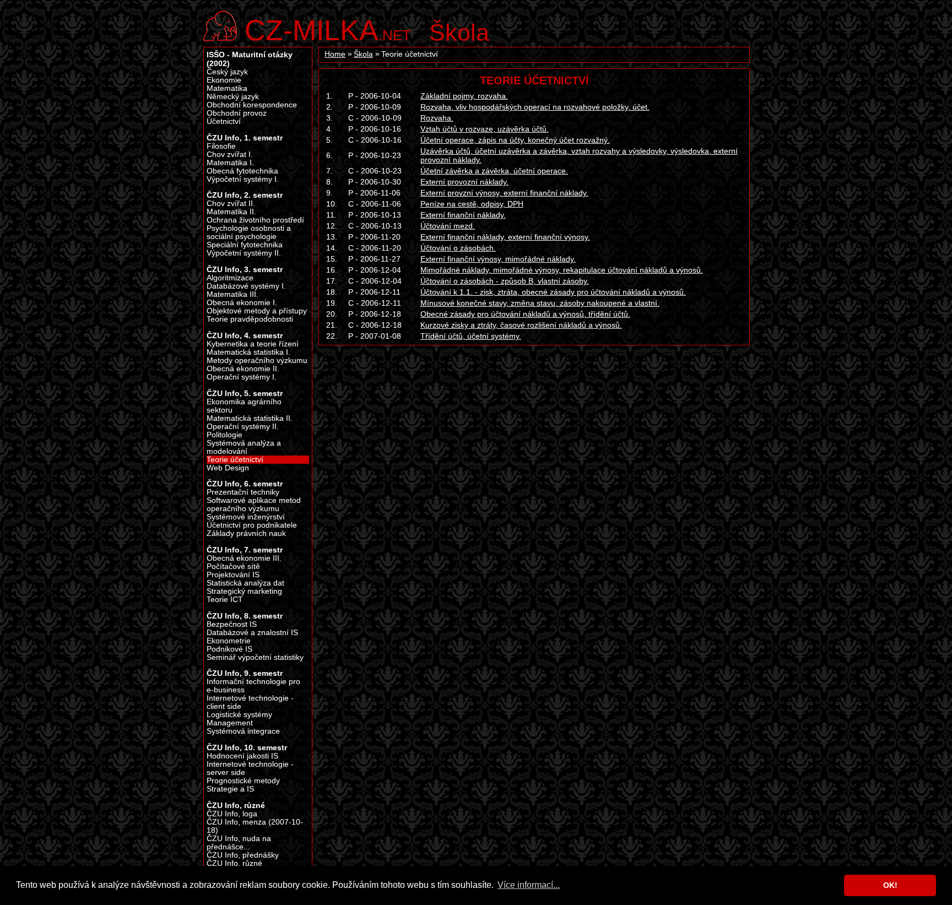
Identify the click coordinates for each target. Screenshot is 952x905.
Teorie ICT (225, 599)
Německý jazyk (233, 97)
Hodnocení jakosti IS (242, 756)
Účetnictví (224, 121)
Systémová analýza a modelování (244, 447)
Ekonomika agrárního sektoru (244, 406)
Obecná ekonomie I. (242, 303)
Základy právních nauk (246, 533)
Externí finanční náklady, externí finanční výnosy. (505, 236)
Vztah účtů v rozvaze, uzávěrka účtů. (484, 128)
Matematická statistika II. (250, 418)
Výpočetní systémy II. (244, 253)
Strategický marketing (244, 591)
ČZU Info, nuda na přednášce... (239, 842)
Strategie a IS (230, 789)
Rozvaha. (436, 117)
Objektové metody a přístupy (257, 311)
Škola (459, 32)
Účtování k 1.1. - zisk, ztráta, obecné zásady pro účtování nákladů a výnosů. (553, 292)
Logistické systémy (239, 715)
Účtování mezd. (447, 225)
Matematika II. (231, 212)
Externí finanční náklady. (463, 214)
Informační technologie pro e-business (253, 686)
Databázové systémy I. (246, 286)
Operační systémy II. (243, 426)
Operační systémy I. (242, 377)
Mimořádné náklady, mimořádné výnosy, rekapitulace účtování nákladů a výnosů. (561, 269)
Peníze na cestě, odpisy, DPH (471, 203)
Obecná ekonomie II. (243, 369)
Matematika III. (232, 294)
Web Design (228, 468)
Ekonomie (224, 80)
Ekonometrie (229, 641)
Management (230, 723)
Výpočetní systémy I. (243, 179)
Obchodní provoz (237, 113)
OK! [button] (890, 885)
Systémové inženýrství (246, 517)
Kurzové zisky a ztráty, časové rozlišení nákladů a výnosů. (521, 325)
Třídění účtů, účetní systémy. (470, 336)
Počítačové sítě (233, 566)
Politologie (224, 435)
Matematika (227, 88)
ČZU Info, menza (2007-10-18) (255, 826)
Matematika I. (230, 163)
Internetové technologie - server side (250, 768)
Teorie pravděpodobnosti (250, 319)
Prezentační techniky (243, 492)
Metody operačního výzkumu (257, 360)
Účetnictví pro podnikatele (252, 525)
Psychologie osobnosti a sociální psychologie (249, 232)
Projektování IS (233, 575)
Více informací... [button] (528, 885)
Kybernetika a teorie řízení (253, 344)
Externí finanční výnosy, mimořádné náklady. (498, 258)
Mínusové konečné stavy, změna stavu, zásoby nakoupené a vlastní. (539, 303)
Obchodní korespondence (252, 105)
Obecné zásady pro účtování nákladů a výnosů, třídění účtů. (525, 314)
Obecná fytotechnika (242, 171)
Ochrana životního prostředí (255, 220)
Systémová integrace (243, 731)
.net (328, 29)
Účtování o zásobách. (458, 247)
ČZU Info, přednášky (243, 855)
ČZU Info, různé (234, 863)
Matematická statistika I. (248, 352)
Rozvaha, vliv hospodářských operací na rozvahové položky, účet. (535, 106)
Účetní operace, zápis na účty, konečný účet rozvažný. (515, 140)
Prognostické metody (243, 781)
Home (334, 54)
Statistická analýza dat (245, 583)
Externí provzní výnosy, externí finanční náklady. (504, 192)
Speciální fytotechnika (245, 245)
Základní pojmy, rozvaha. (464, 95)
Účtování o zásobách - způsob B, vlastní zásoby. (504, 281)
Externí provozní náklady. (464, 181)
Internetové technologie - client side (250, 702)
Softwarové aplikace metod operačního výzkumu (254, 504)
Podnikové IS (229, 649)
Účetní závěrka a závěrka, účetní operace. (494, 170)
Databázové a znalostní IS (252, 632)
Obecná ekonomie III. (244, 558)
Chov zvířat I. (230, 154)
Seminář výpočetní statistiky (255, 657)
